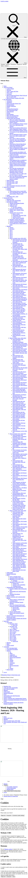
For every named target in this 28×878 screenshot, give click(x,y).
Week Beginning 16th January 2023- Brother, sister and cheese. (20, 275)
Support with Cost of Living (16, 212)
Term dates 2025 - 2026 (12, 181)
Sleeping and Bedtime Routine (17, 203)
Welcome (9, 90)
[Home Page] (10, 675)
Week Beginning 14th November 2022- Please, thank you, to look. (20, 249)
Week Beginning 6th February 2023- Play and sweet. (20, 285)
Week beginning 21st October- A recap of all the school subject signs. (20, 451)
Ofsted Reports (10, 111)
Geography (12, 663)
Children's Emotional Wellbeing (17, 220)
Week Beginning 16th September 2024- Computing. (20, 435)
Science (11, 668)
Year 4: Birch (13, 636)
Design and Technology (15, 657)
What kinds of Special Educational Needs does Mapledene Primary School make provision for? (18, 145)
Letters (8, 195)
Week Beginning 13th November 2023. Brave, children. (18, 357)
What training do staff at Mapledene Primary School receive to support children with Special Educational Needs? (18, 165)
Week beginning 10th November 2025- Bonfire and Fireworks (20, 531)
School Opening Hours (12, 117)
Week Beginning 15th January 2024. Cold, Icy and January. (20, 375)
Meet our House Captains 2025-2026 (15, 98)
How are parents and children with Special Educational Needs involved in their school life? (18, 153)
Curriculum (6, 646)
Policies (8, 113)
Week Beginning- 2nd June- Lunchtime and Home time (19, 506)
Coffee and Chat (13, 204)
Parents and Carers (8, 198)
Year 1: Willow (13, 629)
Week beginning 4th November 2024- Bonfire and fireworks (20, 454)
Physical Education (14, 665)
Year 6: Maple (13, 640)
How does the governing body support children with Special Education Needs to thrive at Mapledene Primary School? (17, 170)
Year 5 (11, 235)
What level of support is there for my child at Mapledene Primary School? (18, 128)
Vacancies (9, 184)
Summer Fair (16, 583)
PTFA (8, 575)
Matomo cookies (8, 849)
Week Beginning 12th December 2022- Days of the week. (19, 267)
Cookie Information (11, 788)
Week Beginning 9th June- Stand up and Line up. (19, 508)
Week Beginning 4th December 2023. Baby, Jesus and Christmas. (20, 369)
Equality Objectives (11, 106)
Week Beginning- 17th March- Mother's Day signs (20, 488)
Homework (15, 641)
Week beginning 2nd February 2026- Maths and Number (20, 554)
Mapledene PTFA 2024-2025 (16, 578)
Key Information (7, 99)
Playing (14, 610)
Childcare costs (13, 206)
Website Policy (10, 789)
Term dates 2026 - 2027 (12, 183)
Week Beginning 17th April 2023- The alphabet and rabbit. (20, 303)
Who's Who (9, 92)
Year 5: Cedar (13, 637)
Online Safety (10, 572)
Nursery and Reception (15, 611)
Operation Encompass (15, 594)
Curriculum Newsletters (12, 649)
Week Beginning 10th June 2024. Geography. (19, 423)
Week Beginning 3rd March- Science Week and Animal (19, 483)
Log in (5, 672)
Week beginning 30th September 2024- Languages (19, 442)
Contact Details (10, 88)
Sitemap (5, 783)
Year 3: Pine (12, 633)
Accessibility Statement (12, 786)
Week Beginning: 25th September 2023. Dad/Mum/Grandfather (18, 341)
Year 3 (11, 233)
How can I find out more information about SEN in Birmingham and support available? (18, 178)
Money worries (16, 214)
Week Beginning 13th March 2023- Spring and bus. (19, 295)
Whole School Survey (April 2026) (18, 191)
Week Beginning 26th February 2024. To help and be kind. (20, 388)
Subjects (9, 650)
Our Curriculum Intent (12, 648)
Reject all (3, 815)
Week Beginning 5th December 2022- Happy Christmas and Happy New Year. (20, 263)
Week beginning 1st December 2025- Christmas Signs (20, 543)
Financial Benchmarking (12, 109)
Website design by (11, 796)
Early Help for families (12, 202)
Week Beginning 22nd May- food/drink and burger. (19, 317)
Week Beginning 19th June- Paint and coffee (19, 325)
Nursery (11, 227)
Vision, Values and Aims (12, 91)
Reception (12, 229)
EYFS (8, 107)
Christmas (15, 580)
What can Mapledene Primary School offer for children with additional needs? (18, 149)
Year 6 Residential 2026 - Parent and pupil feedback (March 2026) (18, 193)
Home (5, 86)
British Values (10, 669)
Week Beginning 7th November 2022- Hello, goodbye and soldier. (18, 245)
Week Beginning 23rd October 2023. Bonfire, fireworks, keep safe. (20, 353)
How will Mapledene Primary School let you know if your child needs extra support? (18, 132)
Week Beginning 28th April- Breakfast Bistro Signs (19, 493)
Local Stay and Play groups (16, 208)
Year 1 (11, 230)
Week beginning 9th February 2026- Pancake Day (20, 557)
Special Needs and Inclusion (13, 118)
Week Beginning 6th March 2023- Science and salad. (19, 293)
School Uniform (10, 595)
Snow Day (15, 625)
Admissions (9, 100)
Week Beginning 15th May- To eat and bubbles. (20, 314)
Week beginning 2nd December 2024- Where (18, 465)
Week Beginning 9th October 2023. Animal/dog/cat (19, 347)
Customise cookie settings (18, 815)
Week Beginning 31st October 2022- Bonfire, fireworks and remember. (20, 241)
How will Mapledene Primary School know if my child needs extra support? (18, 125)
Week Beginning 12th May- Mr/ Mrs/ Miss (19, 499)
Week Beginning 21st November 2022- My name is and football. (19, 253)
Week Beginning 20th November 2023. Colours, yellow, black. (19, 361)
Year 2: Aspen (13, 632)
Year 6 (11, 237)
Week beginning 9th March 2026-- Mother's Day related (19, 565)
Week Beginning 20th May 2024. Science (19, 418)
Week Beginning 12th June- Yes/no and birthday (19, 322)
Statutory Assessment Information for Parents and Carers (15, 616)
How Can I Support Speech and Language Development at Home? (18, 605)
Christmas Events (17, 586)
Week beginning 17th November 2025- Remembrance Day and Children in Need (18, 535)
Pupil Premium (10, 114)
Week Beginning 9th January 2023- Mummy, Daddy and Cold (19, 271)
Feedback (9, 189)
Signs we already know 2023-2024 (18, 338)
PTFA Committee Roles (15, 576)
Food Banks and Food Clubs (19, 215)
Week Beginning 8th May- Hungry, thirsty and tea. (19, 311)
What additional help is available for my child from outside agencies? (18, 161)
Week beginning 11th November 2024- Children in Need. (19, 458)
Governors (9, 94)
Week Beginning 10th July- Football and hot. (19, 333)
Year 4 (11, 234)
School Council (10, 645)
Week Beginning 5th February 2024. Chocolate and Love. (20, 383)
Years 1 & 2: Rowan (14, 630)
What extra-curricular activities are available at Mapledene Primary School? (18, 157)
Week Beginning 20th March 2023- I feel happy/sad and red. (20, 298)
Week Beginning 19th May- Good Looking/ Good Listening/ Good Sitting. (19, 502)
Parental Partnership (11, 574)
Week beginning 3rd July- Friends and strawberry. (19, 330)
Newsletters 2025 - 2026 (12, 196)
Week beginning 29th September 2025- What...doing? (18, 516)
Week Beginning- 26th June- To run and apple (19, 328)
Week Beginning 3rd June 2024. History (19, 421)
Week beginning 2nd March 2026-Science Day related (19, 562)
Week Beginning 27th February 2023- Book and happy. (20, 290)
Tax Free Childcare (17, 207)
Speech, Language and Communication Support (15, 698)
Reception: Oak (13, 626)
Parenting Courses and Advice (17, 219)
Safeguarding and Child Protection (15, 587)
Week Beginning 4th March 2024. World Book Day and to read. (20, 392)
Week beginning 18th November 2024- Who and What (19, 462)
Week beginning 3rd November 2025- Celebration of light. (20, 527)
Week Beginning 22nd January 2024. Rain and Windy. (20, 378)
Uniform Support (17, 216)
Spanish (11, 660)
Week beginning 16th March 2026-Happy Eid (19, 568)
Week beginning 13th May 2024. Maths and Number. (19, 415)
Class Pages (9, 622)
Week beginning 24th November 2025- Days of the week (19, 540)
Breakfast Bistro (10, 105)
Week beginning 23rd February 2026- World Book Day (20, 559)
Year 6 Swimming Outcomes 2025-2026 (16, 185)
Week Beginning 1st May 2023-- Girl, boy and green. (19, 309)
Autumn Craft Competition (19, 584)
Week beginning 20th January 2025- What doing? (20, 468)
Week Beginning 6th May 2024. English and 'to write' (19, 413)
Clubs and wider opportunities (14, 200)
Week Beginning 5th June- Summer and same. (19, 320)
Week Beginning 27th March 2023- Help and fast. (19, 301)
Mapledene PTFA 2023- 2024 (17, 579)
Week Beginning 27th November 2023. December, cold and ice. (19, 365)
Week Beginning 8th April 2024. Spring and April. (19, 402)
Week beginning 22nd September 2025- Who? (18, 512)
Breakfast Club (10, 199)
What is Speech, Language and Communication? (17, 600)
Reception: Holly (14, 623)
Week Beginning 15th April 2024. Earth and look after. (19, 404)
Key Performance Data (12, 110)
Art (10, 652)
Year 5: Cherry (13, 638)
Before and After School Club (14, 103)
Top (2, 799)
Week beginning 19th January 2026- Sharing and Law (20, 549)
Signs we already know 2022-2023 (18, 238)
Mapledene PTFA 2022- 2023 (17, 582)
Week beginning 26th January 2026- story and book (20, 551)
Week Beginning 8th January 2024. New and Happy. (19, 372)
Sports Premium (10, 180)
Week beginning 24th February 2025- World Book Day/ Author (20, 480)
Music (8, 644)
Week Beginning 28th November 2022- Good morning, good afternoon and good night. (19, 258)
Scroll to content (4, 1)
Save (14, 876)
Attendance (9, 102)
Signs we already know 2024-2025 (18, 433)
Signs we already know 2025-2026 (18, 510)
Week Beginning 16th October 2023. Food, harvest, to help (20, 349)
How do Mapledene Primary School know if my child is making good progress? (18, 136)
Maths (11, 653)
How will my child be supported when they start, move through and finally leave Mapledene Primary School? (18, 140)
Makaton (9, 226)
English (11, 661)
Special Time (16, 607)
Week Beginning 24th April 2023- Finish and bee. (19, 306)
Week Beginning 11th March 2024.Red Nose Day (19, 395)
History (11, 664)
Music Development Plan (13, 115)
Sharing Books (16, 609)
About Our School (8, 87)
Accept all (9, 815)
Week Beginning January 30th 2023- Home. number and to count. (20, 281)
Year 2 (11, 231)
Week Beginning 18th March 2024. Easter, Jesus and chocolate (19, 399)
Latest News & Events (9, 187)
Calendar (9, 188)
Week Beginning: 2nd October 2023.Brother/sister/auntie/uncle (20, 344)
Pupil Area (6, 621)
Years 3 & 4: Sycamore (15, 634)
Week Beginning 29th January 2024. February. (20, 380)
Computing (12, 654)
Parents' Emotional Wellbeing (16, 222)
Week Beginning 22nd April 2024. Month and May (19, 407)
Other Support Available (18, 218)
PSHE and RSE (13, 656)
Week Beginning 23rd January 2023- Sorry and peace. (20, 278)
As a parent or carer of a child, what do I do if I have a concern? (18, 174)
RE (10, 667)
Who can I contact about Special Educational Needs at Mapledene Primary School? (17, 121)
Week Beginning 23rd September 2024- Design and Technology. (19, 439)
